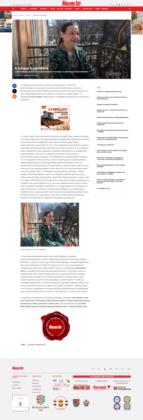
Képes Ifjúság (16, 388)
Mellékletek (87, 9)
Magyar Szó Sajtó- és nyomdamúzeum (122, 382)
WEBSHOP (104, 9)
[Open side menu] (13, 9)
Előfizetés (35, 380)
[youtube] (119, 4)
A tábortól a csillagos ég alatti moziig (109, 91)
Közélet (24, 9)
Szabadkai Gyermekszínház (37, 344)
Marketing (35, 383)
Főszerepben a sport (103, 188)
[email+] (128, 369)
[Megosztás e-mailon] (14, 96)
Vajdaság (33, 9)
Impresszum (36, 392)
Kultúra (60, 9)
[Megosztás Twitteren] (14, 91)
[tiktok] (116, 4)
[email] (130, 4)
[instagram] (122, 4)
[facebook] (111, 4)
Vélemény (43, 9)
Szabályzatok (36, 389)
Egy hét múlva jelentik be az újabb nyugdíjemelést (113, 117)
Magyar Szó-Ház (81, 381)
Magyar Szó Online (18, 15)
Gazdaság (68, 9)
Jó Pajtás (15, 385)
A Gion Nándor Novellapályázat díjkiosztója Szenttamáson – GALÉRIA (111, 173)
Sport (77, 9)
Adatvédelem (36, 386)
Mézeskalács (16, 382)
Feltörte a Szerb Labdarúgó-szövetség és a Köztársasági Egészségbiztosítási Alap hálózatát (111, 181)
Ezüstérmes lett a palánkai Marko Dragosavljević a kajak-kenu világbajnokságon (113, 138)
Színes (97, 9)
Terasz (52, 9)
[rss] (127, 4)
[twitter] (113, 4)
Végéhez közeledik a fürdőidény (107, 104)
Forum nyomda (101, 381)
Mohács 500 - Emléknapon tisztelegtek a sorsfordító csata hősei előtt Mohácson (110, 158)
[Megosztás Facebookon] (14, 86)
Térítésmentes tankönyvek (105, 145)
